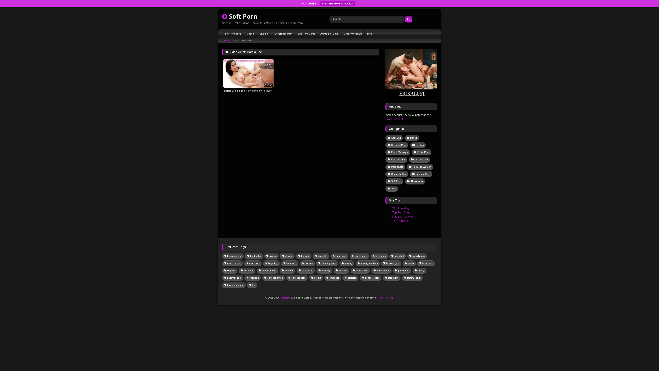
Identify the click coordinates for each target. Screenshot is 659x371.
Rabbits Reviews (402, 216)
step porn (393, 277)
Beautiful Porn (398, 145)
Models (250, 33)
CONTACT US (386, 297)
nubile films (362, 270)
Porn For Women (422, 166)
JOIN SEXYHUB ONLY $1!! (337, 3)
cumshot (399, 256)
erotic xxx (254, 263)
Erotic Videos (398, 159)
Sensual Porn (423, 174)
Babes (413, 137)
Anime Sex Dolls (329, 33)
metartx (289, 270)
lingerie (231, 270)
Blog (369, 33)
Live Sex (264, 33)
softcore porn (372, 277)
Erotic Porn (423, 152)
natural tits (307, 270)
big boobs (255, 256)
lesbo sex (427, 263)
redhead (254, 277)
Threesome (417, 181)
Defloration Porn (283, 33)
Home (227, 40)
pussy (421, 270)
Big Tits (420, 145)
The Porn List (400, 220)
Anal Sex (396, 137)
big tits (272, 256)
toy (253, 285)
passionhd (403, 270)
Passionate (397, 166)
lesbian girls (392, 263)
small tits (334, 277)
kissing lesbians (369, 263)
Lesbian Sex (421, 159)
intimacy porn (328, 263)
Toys (393, 188)
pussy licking (234, 277)
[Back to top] (648, 360)
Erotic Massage (399, 152)
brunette (322, 256)
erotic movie (233, 263)
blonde (288, 256)
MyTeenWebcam (353, 33)
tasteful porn (414, 277)
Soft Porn (242, 16)
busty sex (341, 256)
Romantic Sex (398, 174)
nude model (383, 270)
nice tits (343, 270)
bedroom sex (234, 256)
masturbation (269, 270)
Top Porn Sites (401, 212)
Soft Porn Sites (233, 33)
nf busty (326, 270)
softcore (352, 277)
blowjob (305, 256)
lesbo (411, 263)
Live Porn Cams (306, 33)
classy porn (361, 256)
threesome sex (235, 285)
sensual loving (275, 277)
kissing (348, 263)
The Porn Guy (400, 208)
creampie (381, 256)
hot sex (309, 263)
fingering (273, 263)
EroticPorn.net (394, 119)
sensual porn (298, 277)
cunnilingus (418, 256)
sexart (317, 277)
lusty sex (248, 270)
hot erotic (291, 263)
